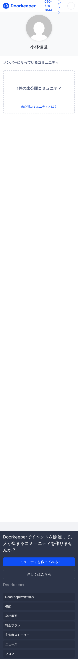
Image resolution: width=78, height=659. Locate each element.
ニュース (11, 644)
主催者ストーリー (17, 635)
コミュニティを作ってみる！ (39, 562)
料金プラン (12, 625)
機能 (8, 606)
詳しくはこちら (39, 574)
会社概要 (11, 616)
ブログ (9, 654)
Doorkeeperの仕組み (19, 597)
